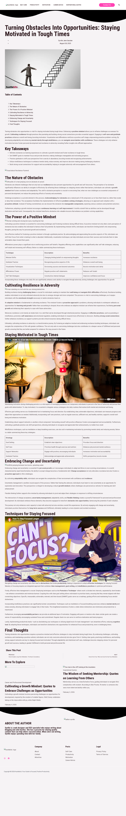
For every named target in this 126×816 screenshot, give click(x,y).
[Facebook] (8, 758)
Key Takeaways (15, 104)
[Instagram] (5, 758)
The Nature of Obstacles (18, 107)
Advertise (38, 757)
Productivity (34, 5)
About (37, 751)
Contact (37, 754)
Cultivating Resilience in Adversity (21, 112)
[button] (63, 97)
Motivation (46, 5)
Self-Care (23, 5)
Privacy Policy (101, 751)
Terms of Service (102, 754)
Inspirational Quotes (73, 5)
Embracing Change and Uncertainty (21, 118)
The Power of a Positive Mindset (21, 109)
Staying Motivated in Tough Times (21, 115)
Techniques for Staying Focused (21, 121)
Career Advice (58, 5)
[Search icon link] (119, 5)
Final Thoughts (15, 124)
